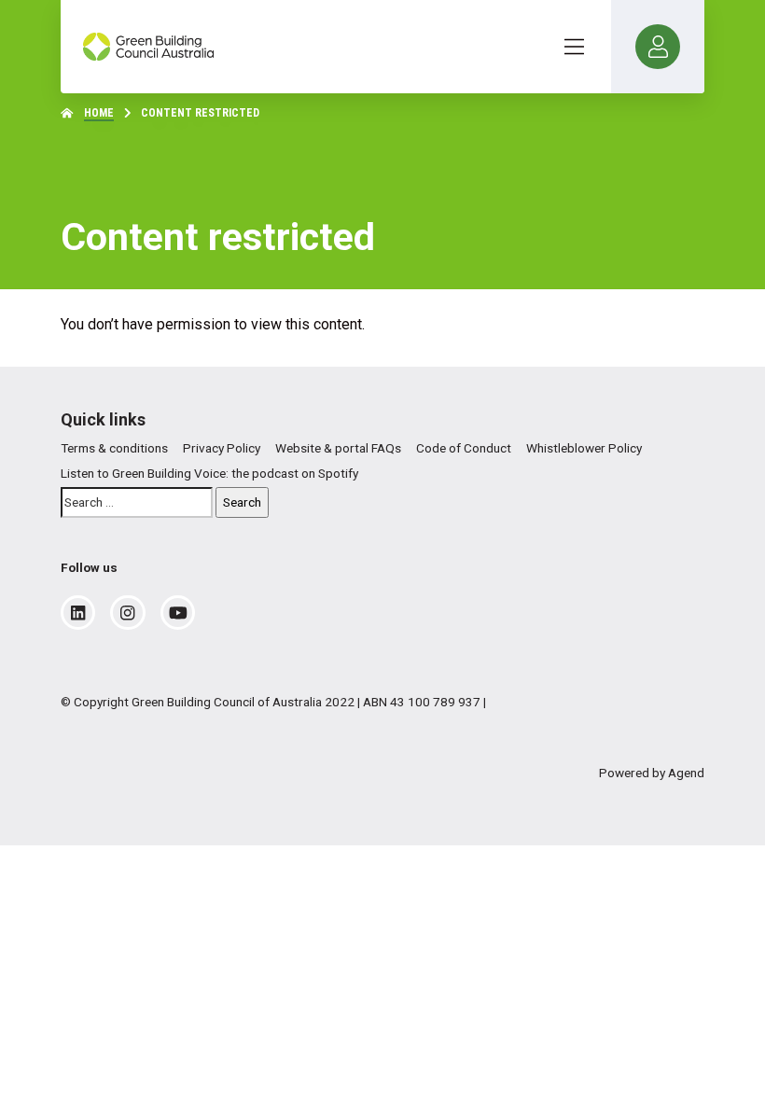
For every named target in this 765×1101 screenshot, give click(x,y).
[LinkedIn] (78, 613)
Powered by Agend (651, 772)
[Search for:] (137, 502)
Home (99, 112)
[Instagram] (127, 613)
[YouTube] (178, 613)
